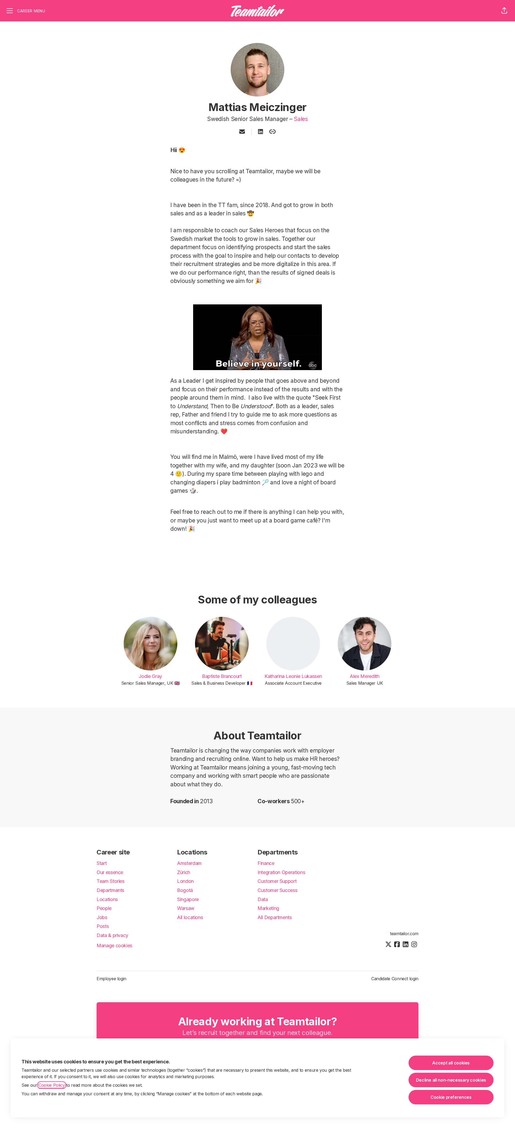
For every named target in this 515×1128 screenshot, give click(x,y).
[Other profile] (272, 132)
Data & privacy (112, 935)
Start (101, 863)
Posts (103, 926)
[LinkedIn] (260, 132)
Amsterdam (189, 863)
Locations (107, 899)
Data (263, 899)
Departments (110, 890)
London (185, 881)
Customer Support (277, 881)
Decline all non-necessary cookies (451, 1080)
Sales (301, 119)
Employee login (111, 978)
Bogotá (185, 890)
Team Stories (110, 881)
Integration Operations (281, 872)
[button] (504, 10)
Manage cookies (114, 945)
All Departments (275, 917)
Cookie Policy (51, 1085)
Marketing (268, 908)
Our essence (110, 872)
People (104, 908)
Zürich (183, 872)
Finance (266, 863)
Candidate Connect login (394, 978)
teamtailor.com (404, 933)
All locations (190, 917)
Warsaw (185, 908)
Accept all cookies (451, 1063)
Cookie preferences (451, 1097)
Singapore (188, 899)
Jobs (102, 917)
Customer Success (277, 890)
